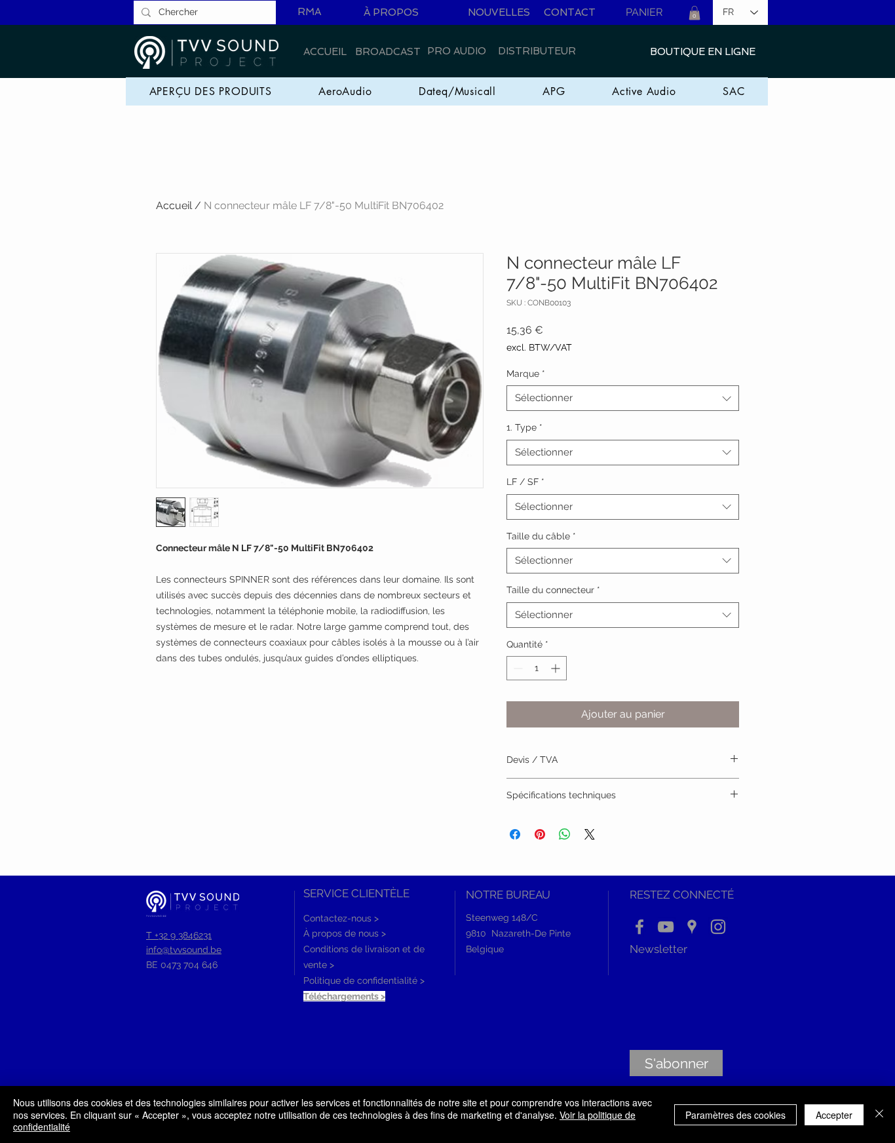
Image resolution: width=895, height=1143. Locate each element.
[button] (694, 13)
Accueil (174, 205)
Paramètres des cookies (735, 1114)
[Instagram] (718, 927)
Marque (525, 373)
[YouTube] (666, 927)
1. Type (524, 427)
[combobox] (622, 398)
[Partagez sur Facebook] (515, 834)
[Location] (692, 927)
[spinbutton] (536, 668)
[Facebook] (639, 927)
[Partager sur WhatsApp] (565, 834)
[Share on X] (590, 834)
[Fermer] (879, 1114)
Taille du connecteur (553, 590)
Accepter (834, 1114)
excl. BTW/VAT (539, 347)
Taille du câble (541, 536)
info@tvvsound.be (183, 949)
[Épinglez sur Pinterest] (540, 834)
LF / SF (525, 481)
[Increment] (556, 668)
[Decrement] (516, 668)
